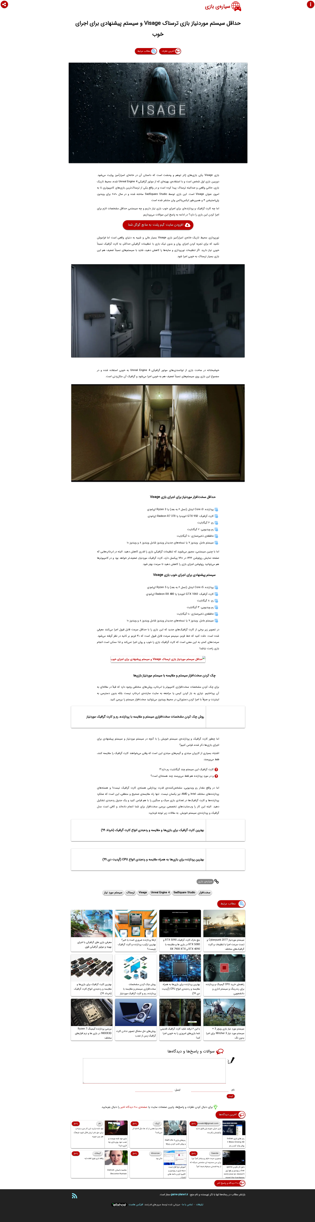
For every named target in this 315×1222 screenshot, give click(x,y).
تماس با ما (187, 1205)
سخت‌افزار (204, 892)
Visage (143, 892)
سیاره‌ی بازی (217, 7)
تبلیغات (199, 1205)
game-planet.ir (179, 1194)
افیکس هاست (136, 1205)
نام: (233, 1090)
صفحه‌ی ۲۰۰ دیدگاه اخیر (133, 1107)
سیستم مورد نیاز (113, 892)
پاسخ (193, 1123)
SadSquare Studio (184, 892)
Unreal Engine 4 (160, 892)
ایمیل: (177, 1090)
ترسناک (130, 892)
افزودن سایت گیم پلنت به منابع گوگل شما (155, 224)
